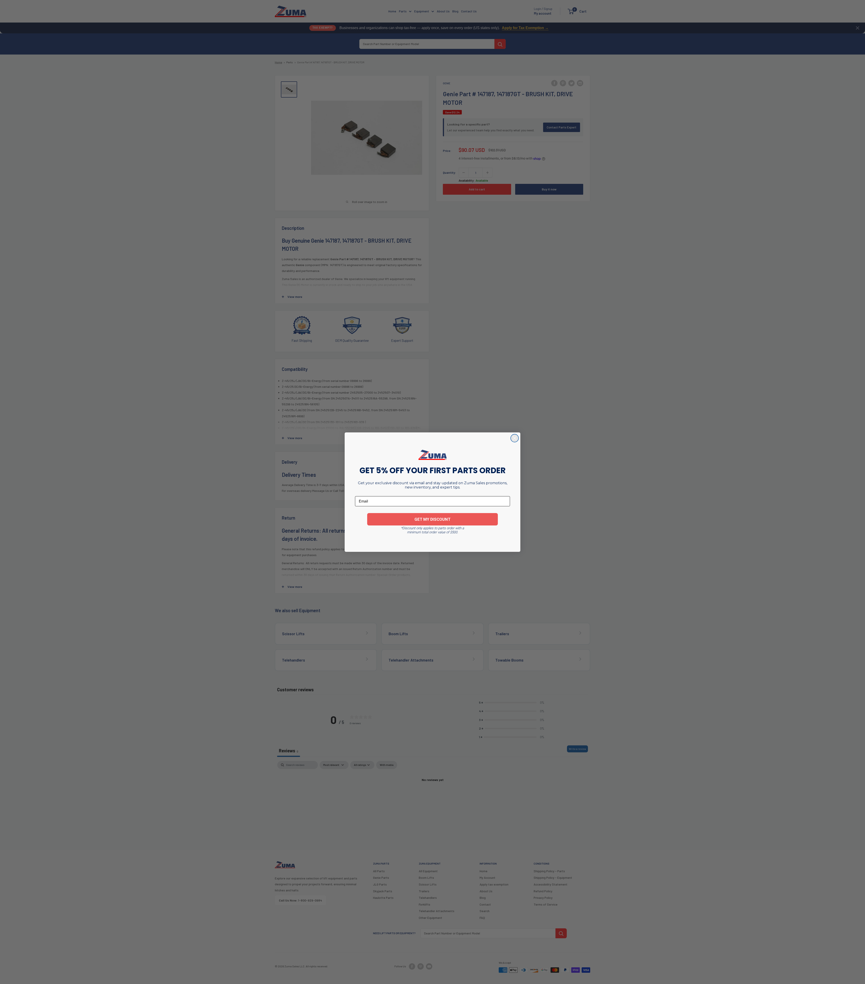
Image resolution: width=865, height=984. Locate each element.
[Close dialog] (515, 438)
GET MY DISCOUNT (432, 519)
